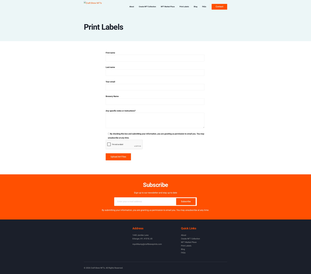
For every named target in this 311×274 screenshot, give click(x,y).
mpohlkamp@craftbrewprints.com (147, 244)
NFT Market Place (189, 242)
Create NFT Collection (190, 238)
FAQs (183, 252)
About (183, 235)
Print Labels (186, 245)
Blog (183, 249)
